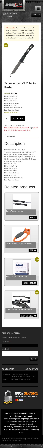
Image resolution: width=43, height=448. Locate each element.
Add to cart (18, 118)
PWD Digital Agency (14, 440)
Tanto (28, 130)
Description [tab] (11, 136)
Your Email (6, 349)
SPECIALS (25, 128)
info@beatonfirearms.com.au (20, 379)
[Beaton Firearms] (14, 6)
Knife (13, 130)
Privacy (28, 439)
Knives (17, 130)
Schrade (23, 130)
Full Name (6, 342)
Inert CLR (7, 130)
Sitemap (5, 440)
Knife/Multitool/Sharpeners (13, 128)
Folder (35, 128)
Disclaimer (35, 439)
